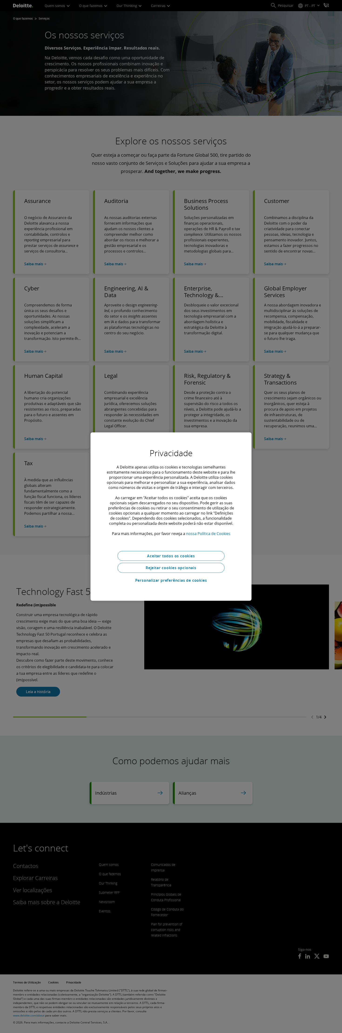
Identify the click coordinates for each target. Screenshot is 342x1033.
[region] (171, 516)
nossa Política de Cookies (208, 533)
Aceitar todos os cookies (171, 555)
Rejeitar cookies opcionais (171, 567)
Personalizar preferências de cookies (171, 580)
